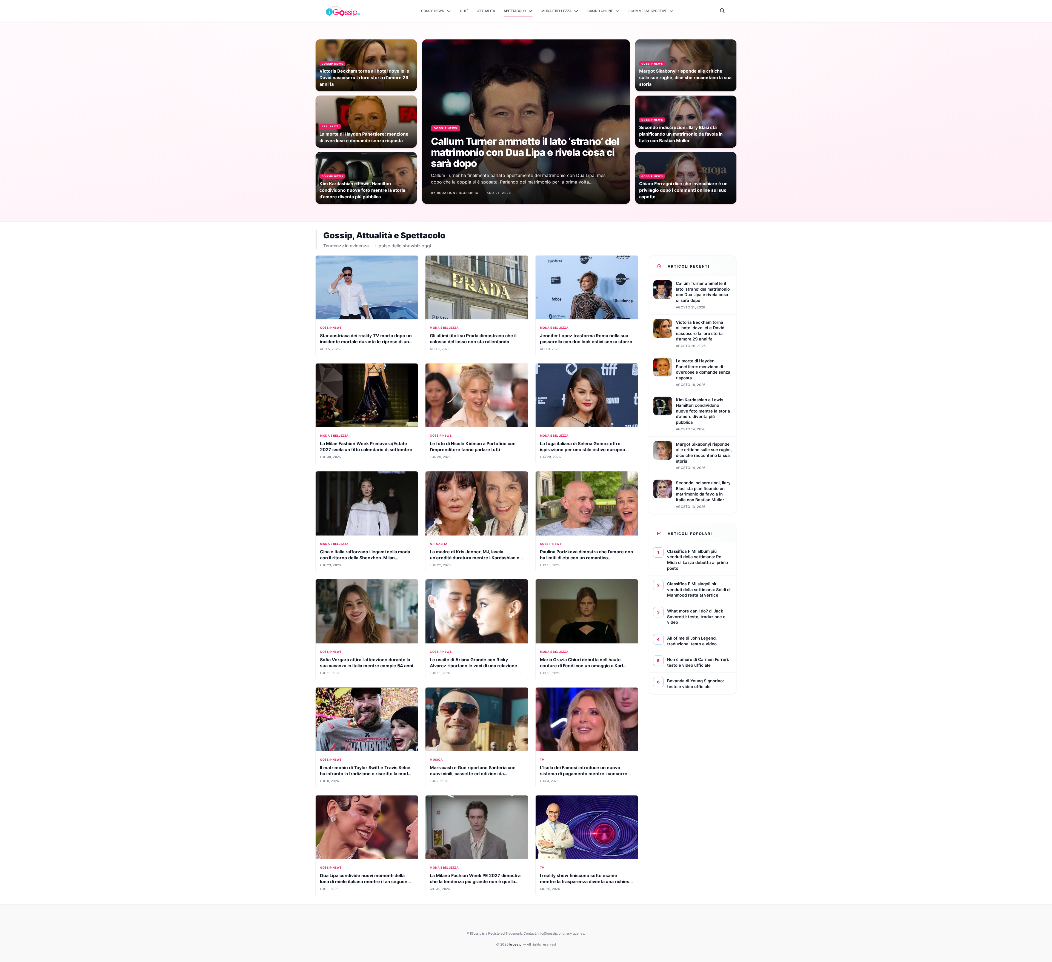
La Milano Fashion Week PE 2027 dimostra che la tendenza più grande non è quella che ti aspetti (475, 881)
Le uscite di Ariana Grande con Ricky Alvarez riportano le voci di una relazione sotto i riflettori (473, 665)
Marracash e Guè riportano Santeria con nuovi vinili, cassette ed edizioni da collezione (473, 773)
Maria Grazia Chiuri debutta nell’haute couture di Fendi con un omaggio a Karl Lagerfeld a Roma (581, 665)
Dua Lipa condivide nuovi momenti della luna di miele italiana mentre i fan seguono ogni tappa (365, 881)
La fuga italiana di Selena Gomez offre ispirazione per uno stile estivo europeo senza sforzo (582, 449)
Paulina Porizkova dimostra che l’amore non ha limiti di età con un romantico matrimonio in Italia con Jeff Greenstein (586, 557)
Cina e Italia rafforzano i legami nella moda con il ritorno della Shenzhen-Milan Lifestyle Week (365, 557)
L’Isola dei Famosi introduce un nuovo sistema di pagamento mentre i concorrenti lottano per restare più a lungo (586, 773)
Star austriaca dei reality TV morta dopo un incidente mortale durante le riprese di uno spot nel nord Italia (366, 341)
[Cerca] (722, 10)
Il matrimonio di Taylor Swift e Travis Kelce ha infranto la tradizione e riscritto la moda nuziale (365, 773)
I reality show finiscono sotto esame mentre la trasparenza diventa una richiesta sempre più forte (586, 881)
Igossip (515, 944)
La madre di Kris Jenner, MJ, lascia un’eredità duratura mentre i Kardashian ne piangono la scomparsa (476, 557)
